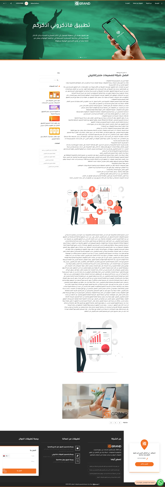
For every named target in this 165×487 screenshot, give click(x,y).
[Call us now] (26, 3)
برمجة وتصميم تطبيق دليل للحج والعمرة (61, 447)
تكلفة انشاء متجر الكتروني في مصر (49, 150)
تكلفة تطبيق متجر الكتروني (49, 156)
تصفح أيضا (116, 460)
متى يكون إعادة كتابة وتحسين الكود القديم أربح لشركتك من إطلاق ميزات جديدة (104, 467)
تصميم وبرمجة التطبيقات (113, 81)
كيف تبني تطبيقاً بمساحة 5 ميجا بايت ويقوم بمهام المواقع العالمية (105, 473)
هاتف (33, 456)
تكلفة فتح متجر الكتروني (53, 166)
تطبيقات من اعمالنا (71, 439)
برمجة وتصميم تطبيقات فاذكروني (63, 454)
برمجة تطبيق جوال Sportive (65, 460)
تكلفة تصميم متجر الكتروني (49, 153)
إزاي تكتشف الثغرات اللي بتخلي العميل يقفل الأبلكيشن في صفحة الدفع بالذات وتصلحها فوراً (104, 471)
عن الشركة (116, 439)
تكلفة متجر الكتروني (49, 160)
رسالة (32, 461)
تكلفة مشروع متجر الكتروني (49, 163)
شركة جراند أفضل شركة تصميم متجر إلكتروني (115, 153)
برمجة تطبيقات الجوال (29, 439)
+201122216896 (19, 3)
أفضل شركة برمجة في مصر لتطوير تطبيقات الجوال (108, 477)
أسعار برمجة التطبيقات (115, 126)
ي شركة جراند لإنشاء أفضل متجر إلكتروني (96, 255)
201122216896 (141, 458)
